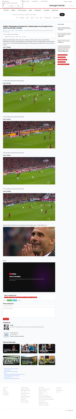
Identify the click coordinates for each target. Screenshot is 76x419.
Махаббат (22, 17)
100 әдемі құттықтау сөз (43, 402)
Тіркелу (70, 1)
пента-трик (25, 297)
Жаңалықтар (55, 10)
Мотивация (23, 399)
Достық (32, 17)
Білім (37, 17)
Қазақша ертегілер (24, 400)
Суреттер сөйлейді (19, 30)
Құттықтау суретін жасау (43, 403)
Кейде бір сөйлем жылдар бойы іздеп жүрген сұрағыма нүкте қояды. (64, 28)
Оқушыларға (37, 10)
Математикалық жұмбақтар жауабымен (46, 399)
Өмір (27, 17)
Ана (17, 17)
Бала (41, 17)
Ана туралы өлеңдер (42, 390)
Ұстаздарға (46, 10)
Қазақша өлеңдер (24, 387)
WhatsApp (9, 300)
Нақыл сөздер (23, 391)
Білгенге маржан (22, 10)
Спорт (9, 30)
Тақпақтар (41, 393)
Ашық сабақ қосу (59, 390)
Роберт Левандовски (32, 297)
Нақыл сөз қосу (59, 389)
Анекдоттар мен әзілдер (25, 393)
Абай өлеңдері (41, 387)
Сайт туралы (5, 387)
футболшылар (12, 297)
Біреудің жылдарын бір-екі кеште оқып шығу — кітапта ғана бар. (64, 40)
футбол (6, 297)
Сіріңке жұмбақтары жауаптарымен (45, 397)
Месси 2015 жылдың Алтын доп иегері (11, 368)
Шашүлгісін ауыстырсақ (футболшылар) (11, 378)
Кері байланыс (35, 1)
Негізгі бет (6, 10)
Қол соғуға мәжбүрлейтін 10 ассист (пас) (11, 350)
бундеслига (18, 297)
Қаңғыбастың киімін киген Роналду (28, 351)
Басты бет (5, 30)
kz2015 (8, 36)
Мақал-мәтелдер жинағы (25, 390)
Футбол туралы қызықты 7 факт (9, 362)
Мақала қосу (58, 387)
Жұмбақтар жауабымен (25, 389)
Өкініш (5, 372)
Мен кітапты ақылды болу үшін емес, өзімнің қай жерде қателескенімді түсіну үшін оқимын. (65, 34)
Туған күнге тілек (56, 17)
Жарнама (5, 390)
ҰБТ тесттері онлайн (24, 402)
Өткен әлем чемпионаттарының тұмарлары (27, 362)
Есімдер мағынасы (24, 397)
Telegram (14, 300)
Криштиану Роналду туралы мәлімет (11, 371)
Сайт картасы (26, 1)
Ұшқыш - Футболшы (8, 377)
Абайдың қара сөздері (43, 391)
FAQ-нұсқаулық (44, 1)
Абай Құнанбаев (47, 17)
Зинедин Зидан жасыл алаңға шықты (46, 351)
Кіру (66, 1)
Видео (13, 30)
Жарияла (6, 319)
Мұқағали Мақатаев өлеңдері (44, 389)
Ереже (4, 389)
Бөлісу (5, 300)
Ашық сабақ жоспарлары (25, 396)
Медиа (30, 10)
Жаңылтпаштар (24, 394)
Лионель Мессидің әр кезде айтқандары (11, 375)
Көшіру (19, 300)
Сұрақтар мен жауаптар (43, 394)
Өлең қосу (58, 391)
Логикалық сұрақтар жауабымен (45, 396)
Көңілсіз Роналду (7, 370)
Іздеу (62, 14)
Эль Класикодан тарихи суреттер (46, 362)
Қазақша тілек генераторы (44, 405)
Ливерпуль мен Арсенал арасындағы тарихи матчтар (14, 374)
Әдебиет (13, 10)
